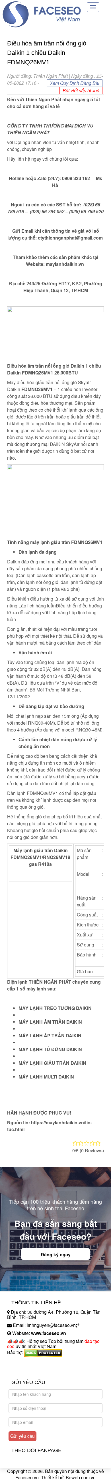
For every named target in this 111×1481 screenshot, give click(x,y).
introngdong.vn (22, 1362)
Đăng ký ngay (56, 1254)
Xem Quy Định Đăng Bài (74, 83)
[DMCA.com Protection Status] (43, 1352)
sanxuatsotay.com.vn (28, 1370)
